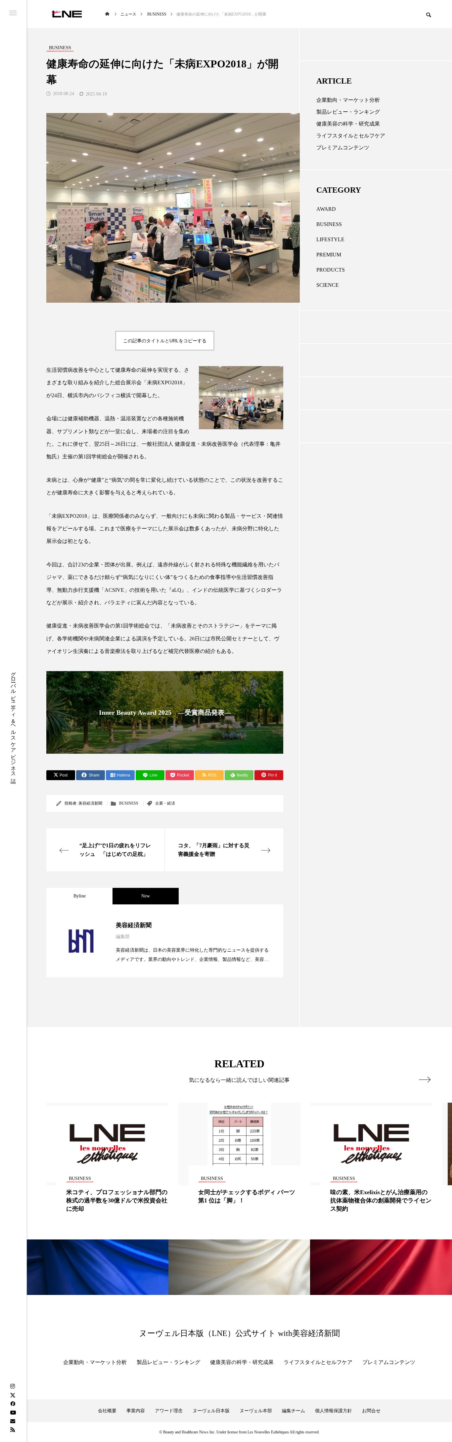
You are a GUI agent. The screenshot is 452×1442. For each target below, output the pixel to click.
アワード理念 (169, 1410)
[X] (12, 1395)
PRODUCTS (330, 270)
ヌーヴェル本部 (256, 1410)
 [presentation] (424, 1079)
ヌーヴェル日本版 (211, 1410)
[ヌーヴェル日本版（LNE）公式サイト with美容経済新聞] (66, 14)
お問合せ (371, 1410)
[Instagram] (12, 1386)
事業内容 (135, 1410)
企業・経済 (165, 803)
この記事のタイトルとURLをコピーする (164, 340)
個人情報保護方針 (333, 1410)
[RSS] (12, 1429)
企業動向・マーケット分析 (348, 100)
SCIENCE (327, 285)
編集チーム (293, 1410)
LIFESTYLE (330, 239)
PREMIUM (328, 254)
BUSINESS (128, 803)
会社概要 (107, 1410)
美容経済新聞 (90, 803)
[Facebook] (12, 1403)
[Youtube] (13, 1412)
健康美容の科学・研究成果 (348, 124)
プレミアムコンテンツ (342, 147)
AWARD (326, 209)
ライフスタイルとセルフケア (350, 135)
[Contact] (12, 1420)
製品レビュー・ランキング (348, 112)
